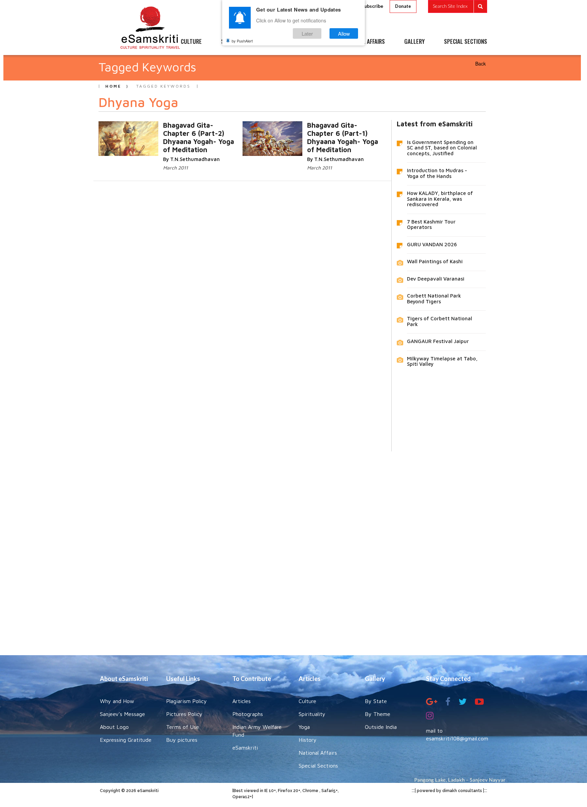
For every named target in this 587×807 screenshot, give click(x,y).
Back (480, 63)
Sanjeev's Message (122, 714)
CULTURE (191, 42)
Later (307, 33)
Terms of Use (182, 727)
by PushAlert (242, 40)
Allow (344, 33)
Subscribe (372, 6)
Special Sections (318, 766)
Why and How (117, 701)
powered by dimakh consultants (449, 790)
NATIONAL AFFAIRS (364, 42)
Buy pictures (181, 740)
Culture (307, 701)
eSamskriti (245, 748)
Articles (241, 701)
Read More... (192, 132)
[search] (457, 6)
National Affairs (318, 753)
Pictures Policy (184, 714)
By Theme (377, 714)
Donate (403, 6)
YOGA (278, 42)
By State (376, 701)
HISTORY (314, 42)
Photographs (247, 714)
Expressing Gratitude (126, 740)
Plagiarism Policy (186, 701)
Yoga (304, 727)
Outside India (381, 727)
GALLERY (414, 42)
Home (113, 86)
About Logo (114, 727)
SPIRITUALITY (236, 42)
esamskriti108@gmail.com (457, 738)
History (308, 740)
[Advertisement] (293, 548)
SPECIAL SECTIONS (465, 42)
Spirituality (312, 714)
